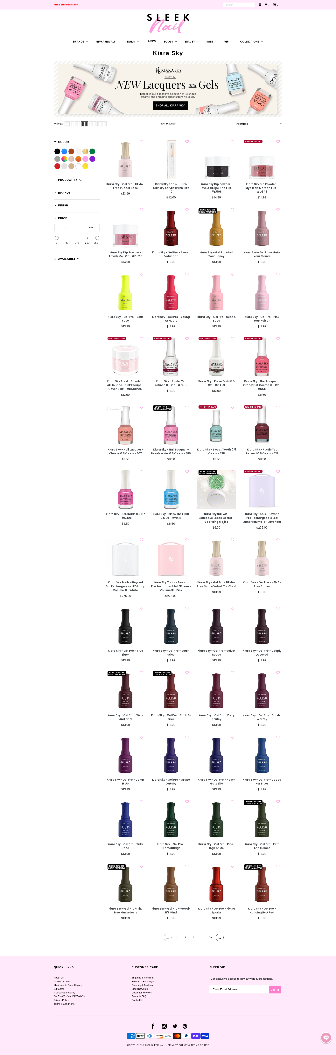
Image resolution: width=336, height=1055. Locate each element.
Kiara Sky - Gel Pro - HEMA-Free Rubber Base (125, 186)
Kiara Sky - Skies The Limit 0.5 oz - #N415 (171, 516)
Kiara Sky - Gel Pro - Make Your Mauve (262, 254)
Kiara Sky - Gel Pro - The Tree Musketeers (125, 910)
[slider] (57, 238)
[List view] (67, 123)
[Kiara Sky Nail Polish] (168, 116)
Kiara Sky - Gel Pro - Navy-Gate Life (216, 781)
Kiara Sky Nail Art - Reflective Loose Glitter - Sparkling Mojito (216, 518)
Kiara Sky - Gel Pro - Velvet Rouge (216, 653)
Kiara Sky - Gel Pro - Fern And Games (261, 846)
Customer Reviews (142, 992)
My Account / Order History (68, 985)
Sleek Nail (158, 1045)
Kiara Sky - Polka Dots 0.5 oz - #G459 (216, 383)
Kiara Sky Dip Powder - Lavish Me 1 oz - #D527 (125, 254)
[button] (326, 1037)
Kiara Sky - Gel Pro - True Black (125, 653)
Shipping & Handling (143, 977)
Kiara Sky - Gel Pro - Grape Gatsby (171, 781)
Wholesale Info (62, 981)
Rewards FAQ (139, 996)
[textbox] (64, 227)
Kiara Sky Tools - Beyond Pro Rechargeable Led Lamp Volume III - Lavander (262, 518)
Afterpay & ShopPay (64, 992)
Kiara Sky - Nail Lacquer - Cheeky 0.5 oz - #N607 (125, 451)
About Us (59, 977)
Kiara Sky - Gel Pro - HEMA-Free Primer (262, 584)
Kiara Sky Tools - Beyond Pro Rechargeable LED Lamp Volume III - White (125, 586)
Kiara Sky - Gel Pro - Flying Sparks (216, 910)
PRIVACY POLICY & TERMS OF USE (188, 1045)
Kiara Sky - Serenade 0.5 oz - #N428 (125, 516)
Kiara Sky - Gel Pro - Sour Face (125, 319)
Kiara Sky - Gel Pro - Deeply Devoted (262, 653)
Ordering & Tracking (142, 985)
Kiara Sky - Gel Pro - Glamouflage (171, 846)
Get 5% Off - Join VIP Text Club (70, 996)
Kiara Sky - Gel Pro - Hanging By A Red (262, 910)
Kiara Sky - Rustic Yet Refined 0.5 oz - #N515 (262, 451)
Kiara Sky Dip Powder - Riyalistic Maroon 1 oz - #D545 (261, 188)
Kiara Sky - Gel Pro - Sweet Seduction (171, 254)
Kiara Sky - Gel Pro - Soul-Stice (171, 653)
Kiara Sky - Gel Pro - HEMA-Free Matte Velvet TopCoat (216, 584)
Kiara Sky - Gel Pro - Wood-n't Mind (170, 910)
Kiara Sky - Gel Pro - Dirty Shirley (216, 717)
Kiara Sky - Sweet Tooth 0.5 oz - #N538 (216, 451)
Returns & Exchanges (143, 981)
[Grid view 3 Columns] (77, 123)
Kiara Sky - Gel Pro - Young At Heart (171, 319)
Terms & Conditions (64, 1004)
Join (275, 989)
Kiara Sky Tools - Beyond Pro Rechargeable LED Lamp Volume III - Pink (171, 586)
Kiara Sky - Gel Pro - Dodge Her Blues (262, 781)
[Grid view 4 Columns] (84, 123)
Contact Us (137, 1000)
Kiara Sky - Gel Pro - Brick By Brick (171, 717)
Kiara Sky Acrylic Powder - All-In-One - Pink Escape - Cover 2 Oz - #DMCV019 (125, 385)
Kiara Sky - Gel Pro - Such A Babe (216, 319)
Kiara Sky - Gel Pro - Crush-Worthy (262, 717)
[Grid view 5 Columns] (92, 123)
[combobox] (239, 5)
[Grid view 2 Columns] (72, 123)
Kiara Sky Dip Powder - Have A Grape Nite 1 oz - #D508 (217, 188)
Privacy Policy (61, 1000)
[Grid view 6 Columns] (102, 123)
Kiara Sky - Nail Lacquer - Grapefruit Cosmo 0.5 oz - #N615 (262, 385)
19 (210, 937)
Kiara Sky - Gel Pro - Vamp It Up (125, 781)
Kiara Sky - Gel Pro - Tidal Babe (126, 846)
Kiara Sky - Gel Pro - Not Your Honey (217, 254)
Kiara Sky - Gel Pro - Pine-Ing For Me (216, 846)
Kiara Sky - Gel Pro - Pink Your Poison (262, 319)
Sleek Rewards (140, 989)
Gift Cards (59, 989)
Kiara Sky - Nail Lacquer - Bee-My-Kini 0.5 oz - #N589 (171, 451)
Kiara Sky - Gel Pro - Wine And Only (125, 717)
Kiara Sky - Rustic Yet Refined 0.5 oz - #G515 (171, 383)
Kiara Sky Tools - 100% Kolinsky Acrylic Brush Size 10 (170, 188)
